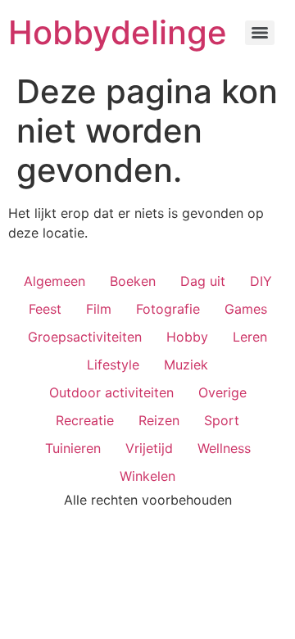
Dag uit (202, 281)
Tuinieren (73, 448)
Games (246, 309)
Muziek (186, 364)
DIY (261, 281)
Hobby (187, 337)
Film (98, 309)
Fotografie (168, 309)
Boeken (133, 281)
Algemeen (54, 281)
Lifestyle (113, 364)
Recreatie (85, 420)
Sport (221, 420)
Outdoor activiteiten (111, 392)
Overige (222, 392)
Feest (45, 309)
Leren (250, 337)
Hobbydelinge (117, 32)
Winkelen (147, 476)
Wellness (224, 448)
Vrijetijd (149, 448)
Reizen (158, 420)
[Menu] (260, 32)
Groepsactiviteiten (85, 337)
